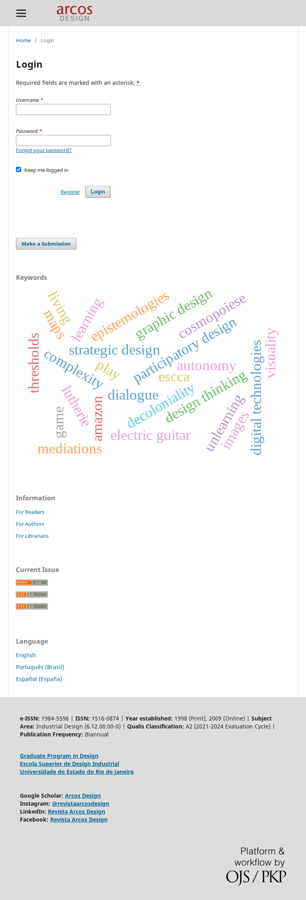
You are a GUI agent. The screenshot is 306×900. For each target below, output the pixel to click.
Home (23, 40)
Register (70, 191)
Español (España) (39, 679)
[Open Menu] (21, 13)
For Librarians (32, 535)
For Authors (30, 523)
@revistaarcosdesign (80, 803)
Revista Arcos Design (76, 811)
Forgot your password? (44, 150)
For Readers (30, 511)
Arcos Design (83, 795)
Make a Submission (46, 243)
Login (98, 192)
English (26, 655)
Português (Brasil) (40, 667)
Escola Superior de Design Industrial (69, 763)
